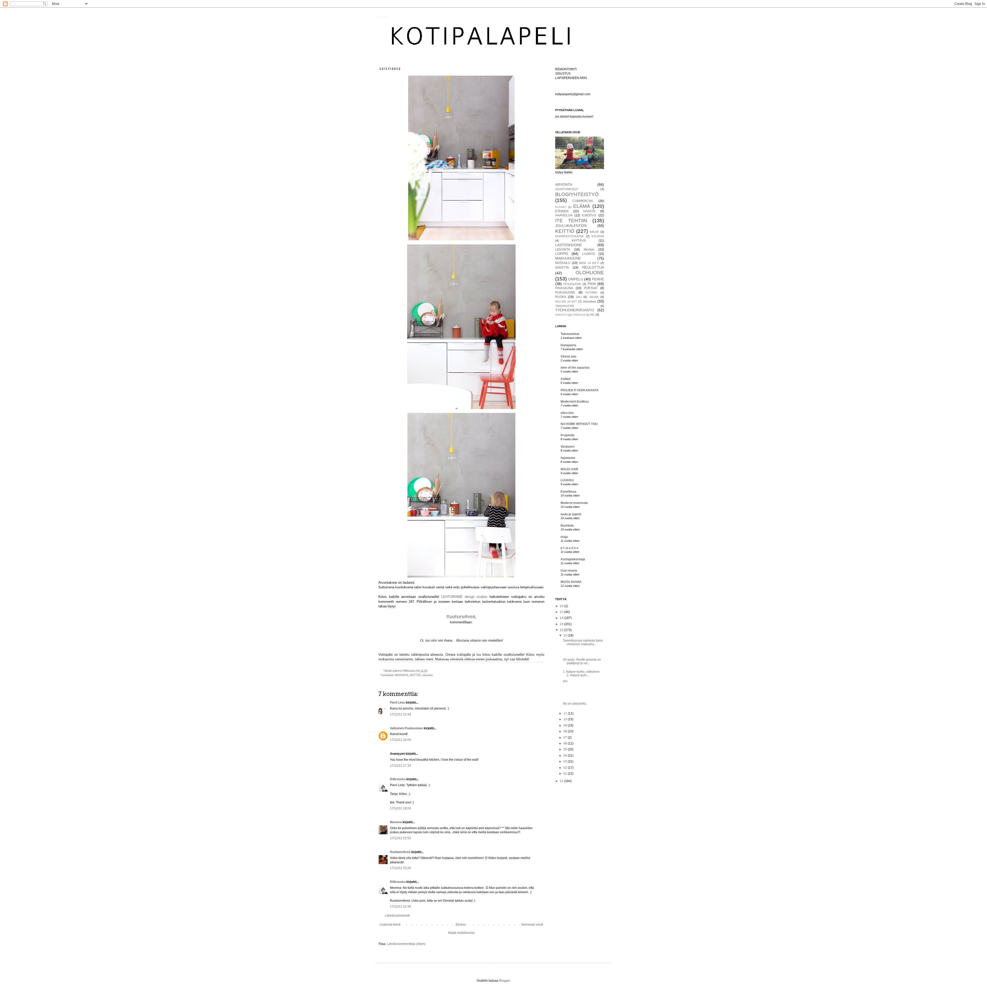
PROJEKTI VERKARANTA (580, 390)
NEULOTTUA (593, 267)
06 (565, 743)
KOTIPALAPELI (382, 17)
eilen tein (567, 413)
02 (565, 767)
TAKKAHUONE (564, 305)
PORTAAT (591, 288)
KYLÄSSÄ (598, 236)
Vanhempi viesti (532, 924)
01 (565, 773)
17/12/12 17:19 (400, 765)
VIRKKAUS (579, 314)
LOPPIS (561, 254)
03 (565, 761)
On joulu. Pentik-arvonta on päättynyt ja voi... (582, 661)
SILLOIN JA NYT (566, 301)
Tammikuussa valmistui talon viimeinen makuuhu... (583, 642)
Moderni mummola (574, 503)
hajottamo (568, 458)
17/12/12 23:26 (400, 868)
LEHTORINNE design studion (464, 597)
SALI (579, 296)
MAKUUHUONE (568, 258)
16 (562, 606)
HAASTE (589, 211)
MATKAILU (562, 263)
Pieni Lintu (397, 702)
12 (562, 630)
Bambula (567, 525)
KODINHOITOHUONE (569, 236)
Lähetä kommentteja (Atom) (406, 944)
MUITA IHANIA (571, 582)
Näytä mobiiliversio (461, 933)
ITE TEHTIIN (571, 220)
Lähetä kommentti (397, 915)
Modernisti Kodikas (575, 401)
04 (565, 755)
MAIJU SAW (569, 469)
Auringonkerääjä (573, 559)
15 (562, 612)
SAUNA (594, 296)
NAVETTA (562, 267)
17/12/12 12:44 (400, 714)
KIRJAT (594, 231)
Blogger (504, 980)
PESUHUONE (572, 284)
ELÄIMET (560, 207)
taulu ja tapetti (571, 514)
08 (565, 731)
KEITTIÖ (415, 675)
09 (565, 725)
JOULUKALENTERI (571, 226)
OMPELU (575, 279)
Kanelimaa (568, 491)
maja (564, 537)
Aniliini (565, 379)
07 (565, 737)
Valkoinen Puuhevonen (406, 728)
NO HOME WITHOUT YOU (579, 424)
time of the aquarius (575, 367)
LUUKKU (567, 480)
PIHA (592, 284)
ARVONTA (401, 675)
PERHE (598, 279)
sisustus (427, 675)
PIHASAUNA (564, 288)
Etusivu (461, 924)
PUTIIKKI (591, 292)
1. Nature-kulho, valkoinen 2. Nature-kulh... (581, 673)
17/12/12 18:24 (400, 808)
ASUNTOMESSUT (567, 189)
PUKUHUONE (565, 292)
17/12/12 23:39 (400, 906)
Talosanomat (570, 334)
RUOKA (560, 297)
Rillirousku (398, 779)
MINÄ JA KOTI (589, 262)
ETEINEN (562, 211)
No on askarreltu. (575, 703)
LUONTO (588, 254)
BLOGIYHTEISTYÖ (577, 194)
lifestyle (589, 249)
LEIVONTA (562, 249)
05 (565, 749)
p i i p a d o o (569, 548)
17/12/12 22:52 (400, 838)
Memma (396, 822)
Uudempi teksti (390, 924)
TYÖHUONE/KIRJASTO (574, 310)
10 (565, 719)
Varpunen (567, 446)
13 (562, 624)
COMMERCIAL (582, 201)
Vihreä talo (568, 356)
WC (592, 314)
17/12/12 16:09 (400, 740)
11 (565, 713)
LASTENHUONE (568, 245)
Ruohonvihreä (400, 852)
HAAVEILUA (563, 215)
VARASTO (561, 314)
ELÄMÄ (581, 206)
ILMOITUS (589, 215)
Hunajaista (568, 345)
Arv (565, 681)
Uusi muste (569, 570)
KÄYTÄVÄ (579, 240)
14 (562, 618)
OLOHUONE (589, 272)
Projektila (567, 435)
